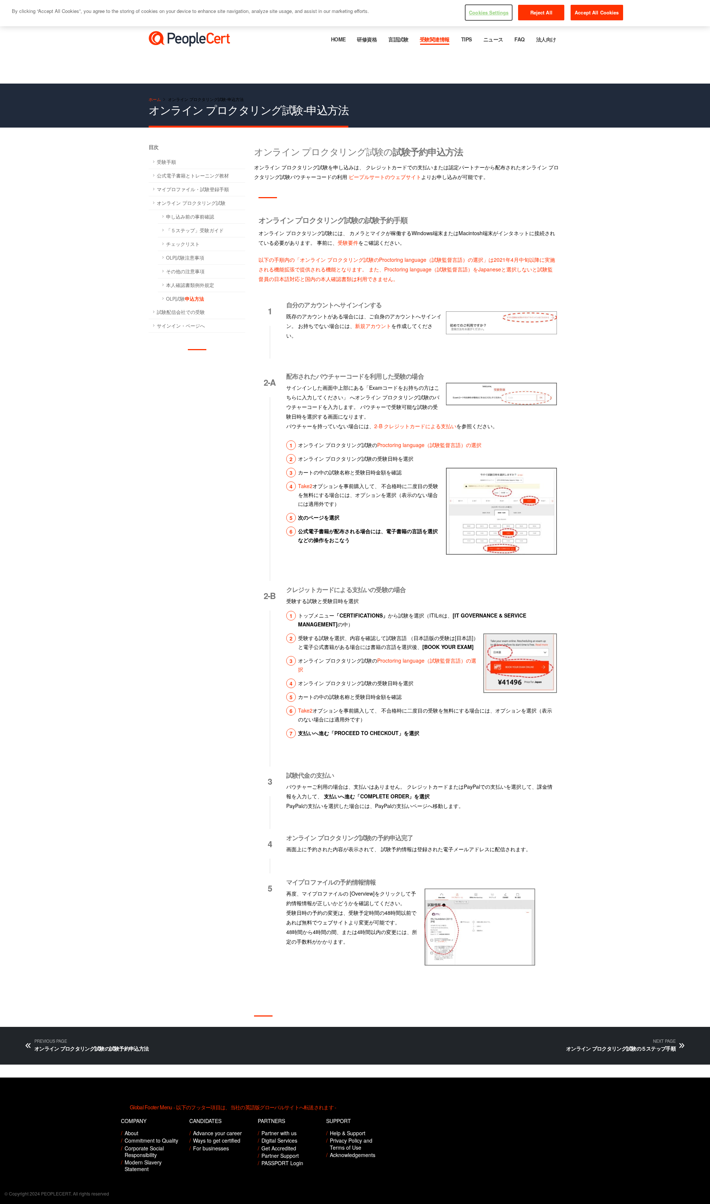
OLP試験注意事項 (185, 257)
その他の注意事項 (185, 271)
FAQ (519, 39)
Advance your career (217, 1133)
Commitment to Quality (151, 1140)
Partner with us (279, 1133)
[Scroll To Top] (697, 1195)
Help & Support (347, 1133)
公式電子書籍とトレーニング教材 (193, 175)
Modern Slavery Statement (143, 1165)
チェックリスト (183, 244)
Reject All (541, 12)
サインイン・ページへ (181, 325)
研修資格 (367, 39)
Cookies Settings (488, 12)
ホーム (155, 99)
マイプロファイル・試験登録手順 (193, 189)
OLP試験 (185, 298)
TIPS (466, 39)
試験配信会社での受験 (181, 312)
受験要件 (348, 242)
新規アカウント (373, 325)
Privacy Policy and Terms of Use (351, 1143)
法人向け (546, 39)
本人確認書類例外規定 (190, 285)
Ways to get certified (216, 1140)
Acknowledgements (352, 1154)
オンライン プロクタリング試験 (191, 203)
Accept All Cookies (597, 12)
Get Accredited (278, 1148)
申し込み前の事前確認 (190, 216)
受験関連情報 (435, 39)
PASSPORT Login (282, 1163)
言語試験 (398, 39)
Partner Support (280, 1155)
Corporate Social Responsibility (144, 1151)
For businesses (211, 1148)
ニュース (493, 39)
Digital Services (279, 1140)
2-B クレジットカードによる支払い (415, 426)
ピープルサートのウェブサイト (385, 176)
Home (338, 39)
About (131, 1133)
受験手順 (166, 162)
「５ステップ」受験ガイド (195, 230)
